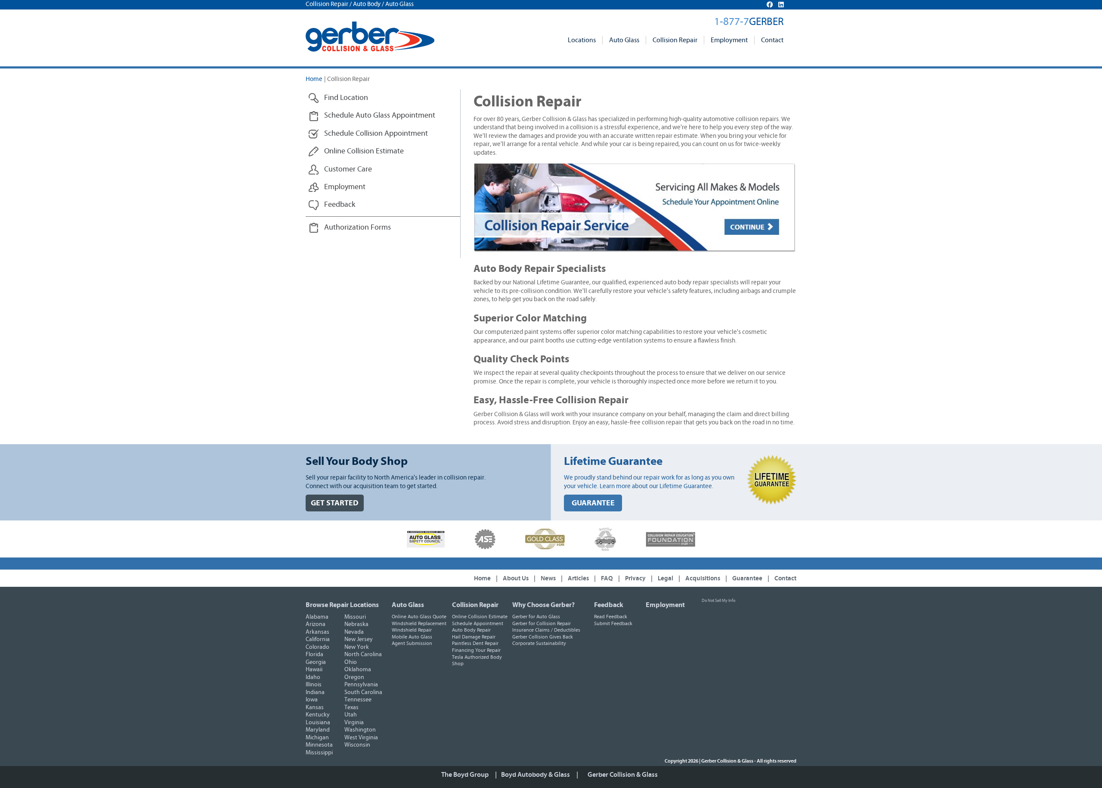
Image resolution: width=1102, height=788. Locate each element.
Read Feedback (610, 616)
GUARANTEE (593, 503)
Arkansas (317, 632)
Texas (351, 707)
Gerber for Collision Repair (541, 623)
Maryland (318, 730)
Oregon (354, 677)
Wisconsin (357, 745)
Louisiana (318, 722)
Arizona (315, 624)
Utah (350, 715)
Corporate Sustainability (539, 643)
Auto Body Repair (471, 629)
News (548, 578)
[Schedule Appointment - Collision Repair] (635, 207)
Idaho (313, 677)
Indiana (315, 692)
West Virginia (361, 738)
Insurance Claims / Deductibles (546, 629)
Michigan (317, 738)
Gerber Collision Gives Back (542, 636)
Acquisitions (702, 578)
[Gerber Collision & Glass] (370, 37)
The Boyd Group (465, 775)
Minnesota (319, 745)
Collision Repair (675, 40)
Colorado (317, 647)
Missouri (355, 617)
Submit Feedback (613, 623)
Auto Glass (624, 40)
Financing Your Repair (476, 650)
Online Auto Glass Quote (419, 616)
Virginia (354, 722)
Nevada (354, 632)
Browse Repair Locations (342, 605)
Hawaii (314, 670)
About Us (516, 578)
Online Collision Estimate (480, 616)
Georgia (316, 662)
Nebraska (356, 624)
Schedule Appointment (477, 623)
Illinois (314, 685)
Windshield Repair (412, 629)
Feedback (608, 605)
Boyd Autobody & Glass (535, 775)
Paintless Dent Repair (475, 643)
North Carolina (363, 654)
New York (356, 647)
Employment (729, 40)
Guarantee (747, 578)
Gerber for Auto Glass (536, 616)
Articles (578, 578)
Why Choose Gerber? (543, 605)
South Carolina (363, 692)
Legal (665, 578)
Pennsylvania (361, 685)
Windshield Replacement (419, 623)
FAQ (607, 578)
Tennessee (357, 700)
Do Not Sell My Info (718, 600)
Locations (582, 40)
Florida (314, 654)
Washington (360, 730)
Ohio (350, 662)
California (318, 639)
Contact (772, 40)
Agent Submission (412, 643)
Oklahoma (357, 670)
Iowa (312, 700)
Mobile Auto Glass (412, 636)
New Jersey (358, 639)
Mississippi (319, 753)
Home (314, 79)
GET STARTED (335, 503)
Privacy (635, 578)
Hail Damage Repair (473, 636)
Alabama (317, 617)
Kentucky (318, 715)
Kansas (315, 707)
